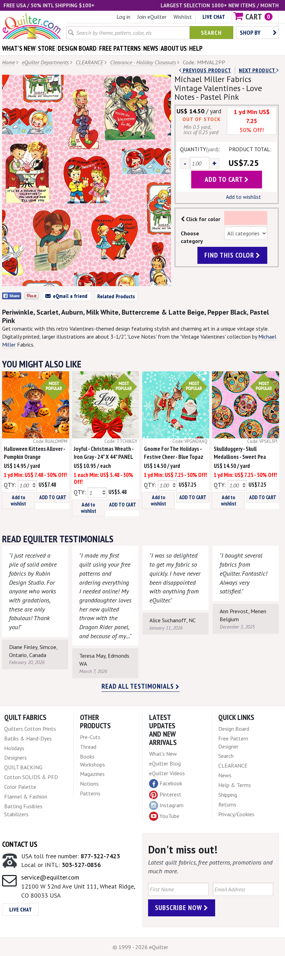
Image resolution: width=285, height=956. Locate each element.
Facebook (171, 783)
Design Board (233, 728)
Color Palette (20, 786)
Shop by (250, 33)
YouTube (169, 815)
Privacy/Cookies (236, 814)
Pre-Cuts (90, 737)
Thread (88, 746)
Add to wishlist (243, 196)
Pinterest (170, 794)
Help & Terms (234, 784)
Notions (89, 783)
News (224, 775)
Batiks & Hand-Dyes (28, 738)
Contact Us (19, 844)
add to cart (224, 179)
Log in (123, 16)
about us (174, 48)
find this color (230, 255)
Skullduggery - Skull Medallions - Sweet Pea (240, 453)
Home (8, 62)
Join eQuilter (151, 16)
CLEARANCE (89, 62)
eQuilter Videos (167, 773)
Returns (227, 804)
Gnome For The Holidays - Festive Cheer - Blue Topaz (173, 453)
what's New (18, 48)
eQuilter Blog (165, 763)
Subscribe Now (179, 907)
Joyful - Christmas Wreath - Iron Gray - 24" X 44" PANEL (103, 453)
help (196, 48)
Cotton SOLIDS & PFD (31, 776)
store (46, 48)
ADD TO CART (52, 497)
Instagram (172, 805)
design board (77, 48)
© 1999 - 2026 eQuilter (140, 946)
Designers (15, 757)
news (150, 48)
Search (211, 33)
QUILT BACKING (23, 767)
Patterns (90, 793)
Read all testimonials (138, 686)
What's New (163, 753)
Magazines (92, 773)
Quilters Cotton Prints (30, 728)
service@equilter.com (50, 877)
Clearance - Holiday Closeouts (143, 62)
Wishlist (182, 16)
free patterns (120, 48)
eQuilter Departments (45, 62)
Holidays (14, 748)
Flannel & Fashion (25, 796)
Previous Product (206, 70)
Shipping (227, 794)
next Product (257, 70)
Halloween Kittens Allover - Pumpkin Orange (34, 453)
